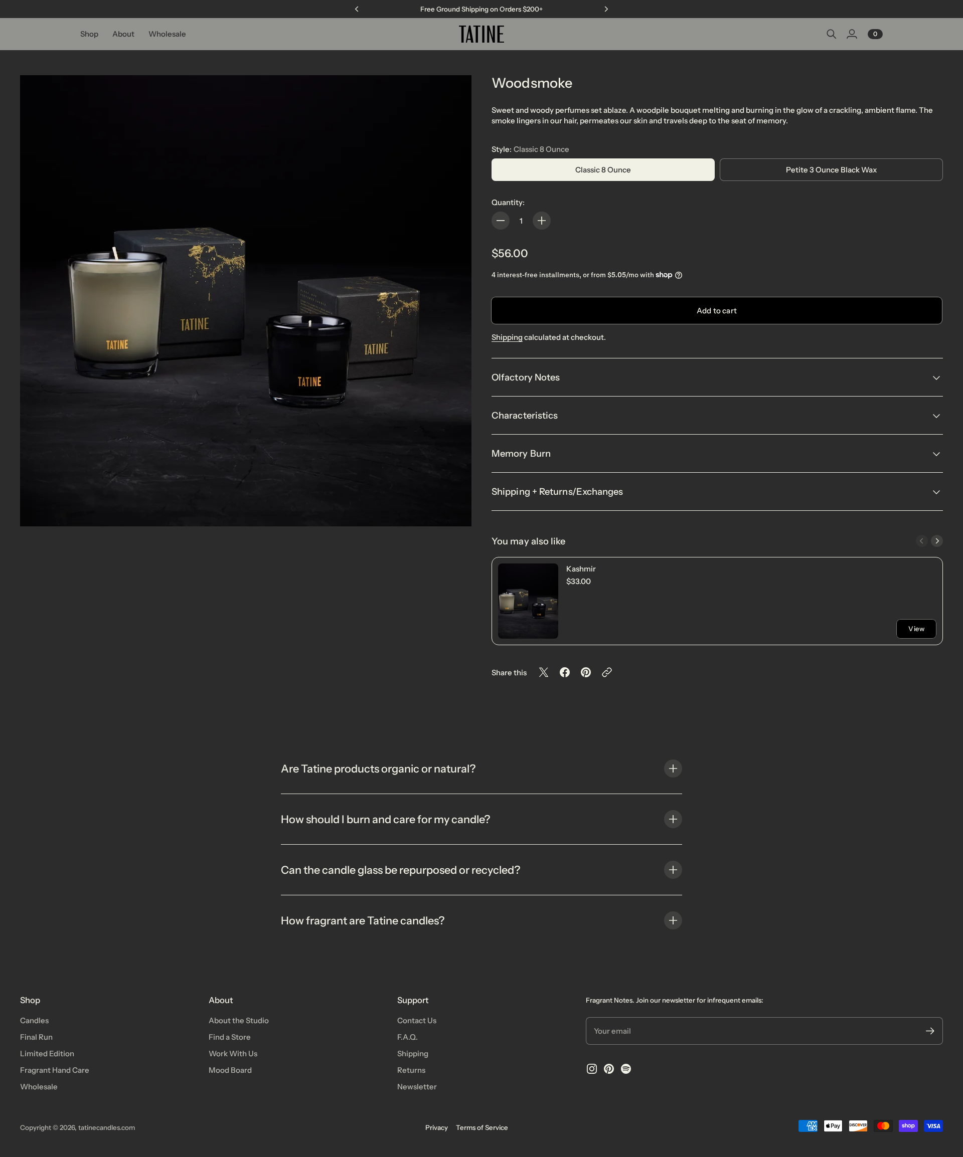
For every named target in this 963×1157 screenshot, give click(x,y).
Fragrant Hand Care (54, 1070)
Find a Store (230, 1037)
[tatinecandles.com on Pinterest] (609, 1069)
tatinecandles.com (106, 1127)
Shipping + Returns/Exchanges (558, 491)
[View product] (528, 601)
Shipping (507, 337)
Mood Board (230, 1070)
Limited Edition (47, 1053)
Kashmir (581, 568)
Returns (411, 1070)
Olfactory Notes (526, 377)
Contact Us (416, 1020)
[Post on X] (544, 672)
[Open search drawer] (832, 34)
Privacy (436, 1127)
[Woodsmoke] (245, 300)
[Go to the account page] (852, 34)
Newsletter (417, 1086)
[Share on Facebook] (565, 672)
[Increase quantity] (542, 221)
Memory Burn (521, 453)
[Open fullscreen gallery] (452, 507)
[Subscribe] (930, 1031)
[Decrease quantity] (501, 221)
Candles (34, 1020)
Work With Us (233, 1053)
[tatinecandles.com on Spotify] (626, 1069)
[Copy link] (607, 672)
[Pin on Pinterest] (586, 672)
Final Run (36, 1037)
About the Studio (239, 1020)
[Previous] (357, 9)
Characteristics (525, 415)
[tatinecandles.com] (481, 34)
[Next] (606, 9)
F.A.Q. (407, 1037)
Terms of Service (482, 1127)
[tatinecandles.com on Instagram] (592, 1069)
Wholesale (39, 1086)
